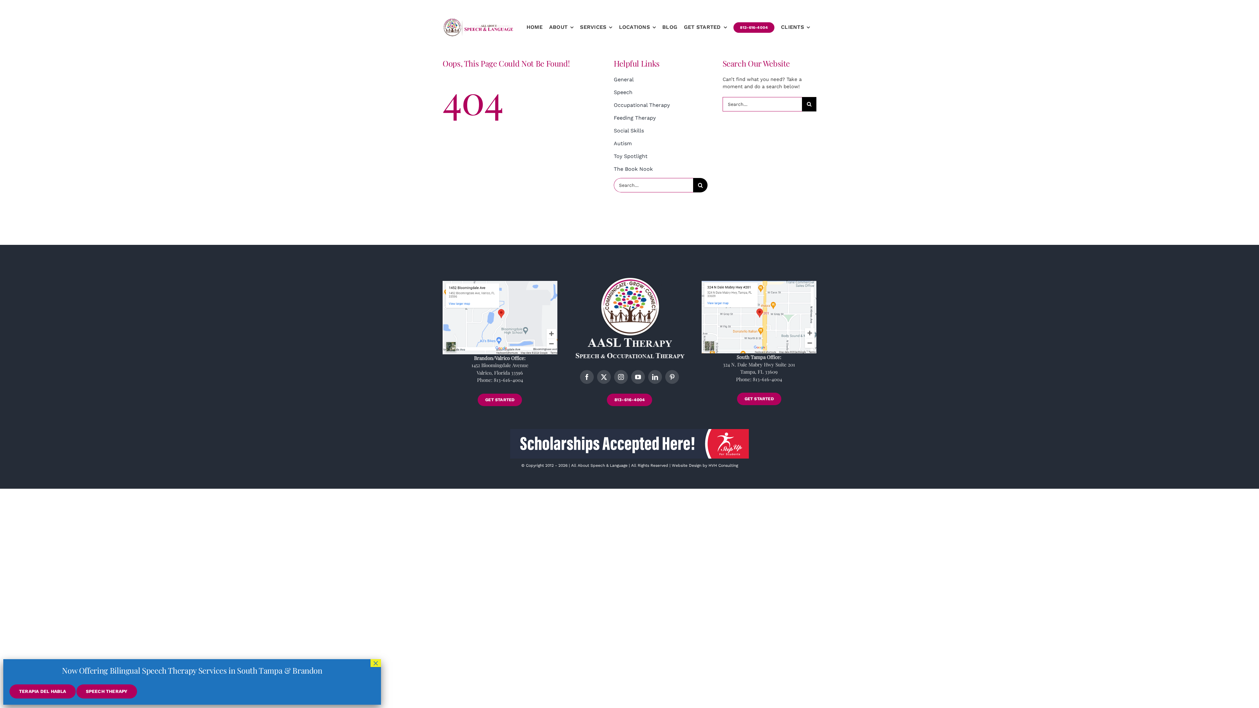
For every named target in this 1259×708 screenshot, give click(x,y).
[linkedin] (655, 377)
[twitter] (604, 377)
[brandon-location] (500, 283)
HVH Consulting (723, 465)
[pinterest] (672, 377)
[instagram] (621, 377)
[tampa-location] (759, 283)
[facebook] (587, 377)
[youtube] (638, 377)
